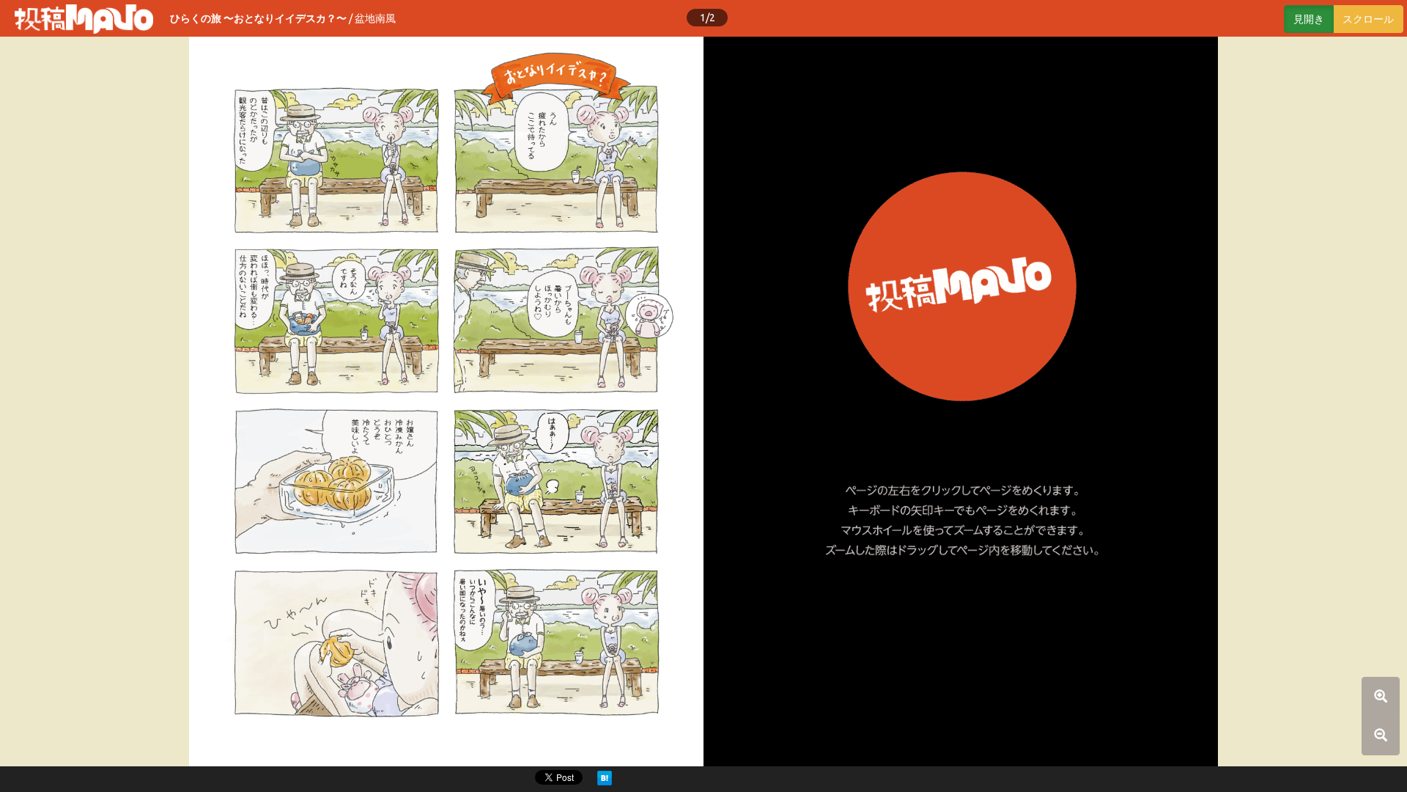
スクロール (1368, 19)
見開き (1308, 19)
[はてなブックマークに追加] (604, 777)
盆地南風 (375, 18)
